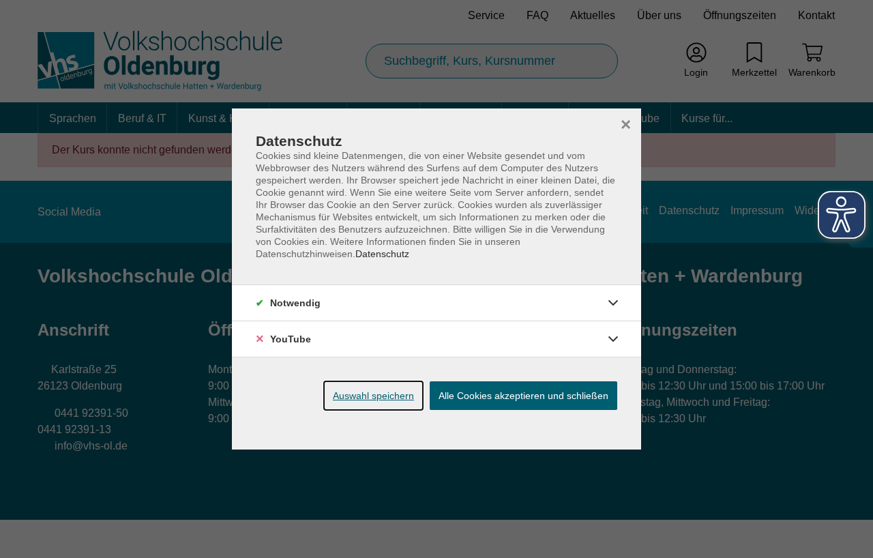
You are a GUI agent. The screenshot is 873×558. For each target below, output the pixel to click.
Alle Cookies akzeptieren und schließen (523, 395)
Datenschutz (382, 253)
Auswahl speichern (373, 395)
